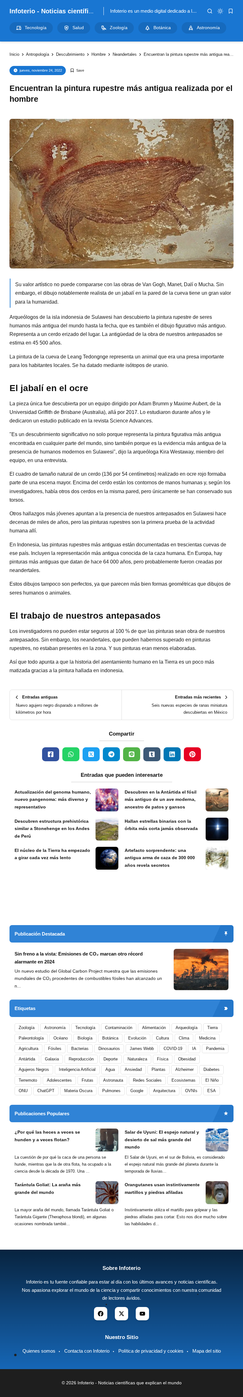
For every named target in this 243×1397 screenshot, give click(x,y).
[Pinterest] (192, 754)
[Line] (131, 754)
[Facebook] (50, 754)
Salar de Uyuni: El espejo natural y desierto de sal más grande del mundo (162, 1140)
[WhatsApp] (70, 754)
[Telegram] (111, 754)
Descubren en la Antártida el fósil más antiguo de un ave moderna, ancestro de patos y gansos (160, 799)
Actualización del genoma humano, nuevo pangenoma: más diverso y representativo (53, 799)
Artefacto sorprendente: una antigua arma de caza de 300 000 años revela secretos (160, 858)
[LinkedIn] (172, 754)
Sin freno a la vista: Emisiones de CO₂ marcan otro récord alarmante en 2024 (79, 958)
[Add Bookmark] (77, 70)
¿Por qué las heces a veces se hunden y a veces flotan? (47, 1136)
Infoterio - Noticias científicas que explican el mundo (89, 11)
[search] (210, 11)
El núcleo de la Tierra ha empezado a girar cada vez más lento (52, 854)
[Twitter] (91, 754)
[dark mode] (220, 11)
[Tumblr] (151, 754)
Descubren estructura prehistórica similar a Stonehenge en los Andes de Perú (52, 829)
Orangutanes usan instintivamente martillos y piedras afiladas (162, 1188)
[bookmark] (231, 11)
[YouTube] (142, 1313)
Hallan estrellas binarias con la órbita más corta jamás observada (161, 825)
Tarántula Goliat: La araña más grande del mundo (48, 1188)
